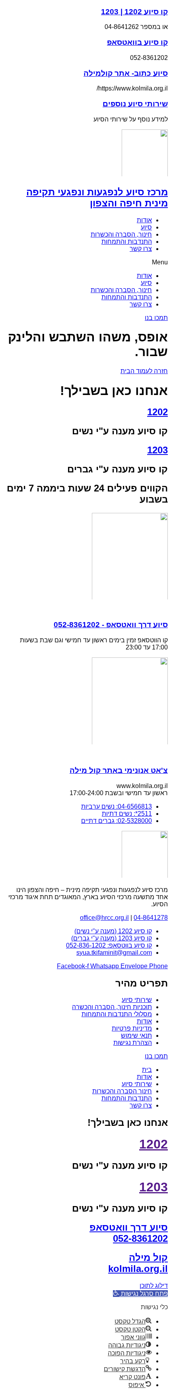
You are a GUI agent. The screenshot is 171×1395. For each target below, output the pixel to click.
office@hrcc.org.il (104, 917)
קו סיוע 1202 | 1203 (134, 12)
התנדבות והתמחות (126, 241)
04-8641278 (151, 917)
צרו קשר (141, 248)
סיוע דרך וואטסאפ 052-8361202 (128, 1233)
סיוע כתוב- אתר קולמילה (126, 73)
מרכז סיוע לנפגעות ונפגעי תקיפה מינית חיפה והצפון (97, 197)
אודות (144, 220)
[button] (85, 262)
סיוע (146, 227)
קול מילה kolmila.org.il (138, 1263)
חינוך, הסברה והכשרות (121, 234)
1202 (157, 412)
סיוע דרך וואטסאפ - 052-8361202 (111, 624)
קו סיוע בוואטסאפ (137, 42)
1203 (157, 450)
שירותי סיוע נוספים (135, 104)
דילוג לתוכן (154, 1285)
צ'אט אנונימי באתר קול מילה (119, 770)
